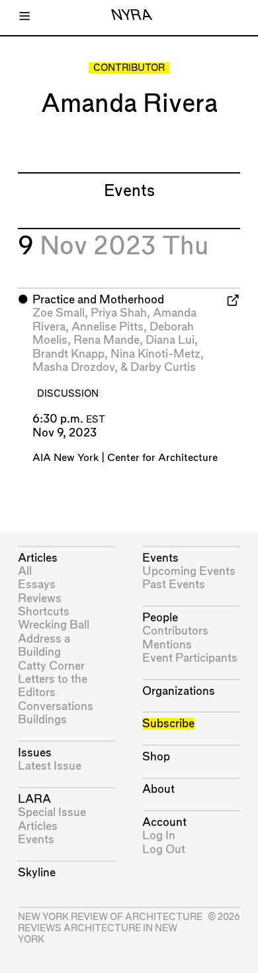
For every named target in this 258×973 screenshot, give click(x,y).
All (25, 571)
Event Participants (189, 658)
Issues (35, 752)
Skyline (37, 872)
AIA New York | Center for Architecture (125, 458)
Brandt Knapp (68, 354)
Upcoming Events (189, 571)
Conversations (55, 706)
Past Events (173, 584)
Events (36, 839)
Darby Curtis (163, 367)
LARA (34, 799)
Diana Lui (170, 340)
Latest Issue (49, 766)
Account (164, 822)
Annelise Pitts (107, 327)
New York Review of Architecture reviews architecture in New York (110, 929)
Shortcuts (43, 611)
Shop (156, 756)
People (160, 617)
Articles (38, 558)
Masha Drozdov (73, 367)
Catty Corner (51, 666)
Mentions (167, 644)
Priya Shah (119, 313)
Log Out (163, 849)
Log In (158, 835)
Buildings (42, 719)
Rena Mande (106, 340)
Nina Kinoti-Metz (155, 354)
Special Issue (52, 812)
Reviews (40, 598)
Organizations (178, 691)
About (158, 789)
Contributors (175, 631)
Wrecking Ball (53, 625)
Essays (37, 584)
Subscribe (168, 723)
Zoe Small (58, 313)
